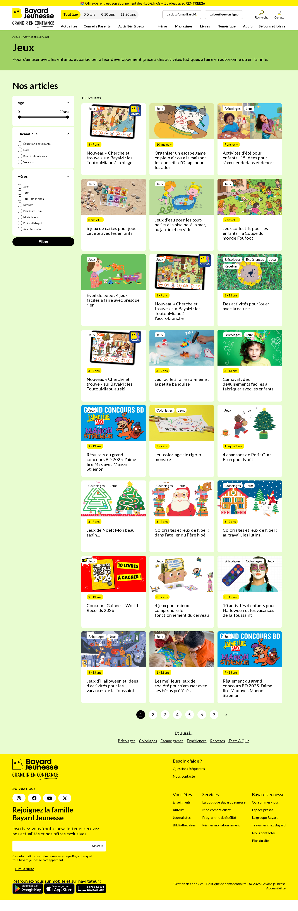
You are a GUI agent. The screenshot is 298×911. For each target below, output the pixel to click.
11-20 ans (128, 14)
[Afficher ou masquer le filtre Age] (68, 102)
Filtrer (43, 242)
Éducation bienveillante (37, 143)
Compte (279, 17)
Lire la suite (24, 869)
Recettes (217, 741)
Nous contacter (184, 776)
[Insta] (19, 798)
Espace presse (262, 810)
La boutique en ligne (223, 14)
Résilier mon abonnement (221, 825)
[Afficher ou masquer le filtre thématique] (68, 133)
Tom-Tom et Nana (33, 198)
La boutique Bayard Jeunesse (223, 802)
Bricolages (126, 741)
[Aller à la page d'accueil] (33, 26)
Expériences (197, 741)
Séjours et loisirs (272, 26)
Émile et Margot (32, 223)
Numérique (227, 26)
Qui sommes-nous (265, 802)
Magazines (184, 26)
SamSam (28, 204)
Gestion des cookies (188, 884)
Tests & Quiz (238, 741)
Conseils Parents (97, 26)
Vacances (28, 162)
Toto (26, 192)
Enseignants (182, 802)
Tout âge (70, 14)
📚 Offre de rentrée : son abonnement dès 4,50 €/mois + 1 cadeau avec (142, 3)
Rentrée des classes (35, 156)
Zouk (26, 186)
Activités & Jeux (131, 26)
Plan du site (260, 840)
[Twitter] (64, 798)
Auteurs (179, 810)
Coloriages (148, 741)
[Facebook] (34, 798)
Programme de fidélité (219, 817)
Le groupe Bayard (265, 817)
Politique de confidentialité (226, 884)
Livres (205, 26)
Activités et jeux (32, 36)
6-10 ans (108, 14)
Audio (248, 26)
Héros (163, 26)
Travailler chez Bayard (269, 825)
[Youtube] (49, 798)
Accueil (16, 36)
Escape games (172, 741)
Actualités (69, 26)
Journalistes (182, 817)
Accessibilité (276, 888)
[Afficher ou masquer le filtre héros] (68, 176)
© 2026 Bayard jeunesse (267, 884)
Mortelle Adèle (32, 217)
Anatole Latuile (32, 229)
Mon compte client (216, 810)
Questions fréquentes (189, 768)
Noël (26, 150)
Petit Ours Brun (32, 211)
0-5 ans (89, 14)
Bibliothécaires (184, 825)
